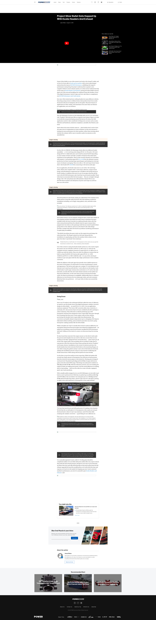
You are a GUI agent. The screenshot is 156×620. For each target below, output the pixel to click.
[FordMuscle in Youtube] (81, 603)
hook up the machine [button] (76, 83)
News (59, 2)
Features (78, 2)
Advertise (93, 606)
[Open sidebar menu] (35, 2)
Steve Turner (77, 515)
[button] (66, 43)
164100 (71, 164)
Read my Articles (69, 562)
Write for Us (86, 606)
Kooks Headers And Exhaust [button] (72, 90)
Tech (64, 2)
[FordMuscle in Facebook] (78, 603)
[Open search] (92, 2)
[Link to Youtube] (101, 2)
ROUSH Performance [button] (76, 85)
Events (73, 2)
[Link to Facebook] (98, 2)
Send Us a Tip (78, 606)
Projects (68, 2)
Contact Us (69, 606)
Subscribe (74, 538)
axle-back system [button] (75, 96)
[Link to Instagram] (95, 2)
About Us (62, 606)
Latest (55, 2)
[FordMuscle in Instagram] (75, 603)
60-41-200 (81, 159)
